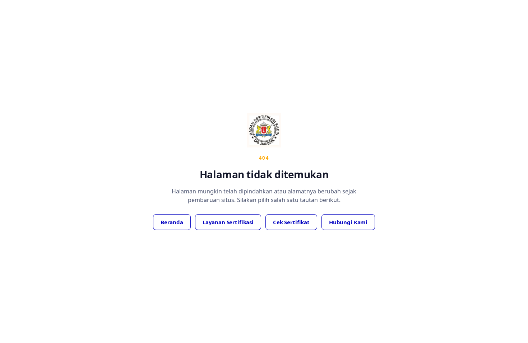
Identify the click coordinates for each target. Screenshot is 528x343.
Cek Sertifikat (291, 222)
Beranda (172, 222)
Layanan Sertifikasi (228, 222)
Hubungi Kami (348, 222)
